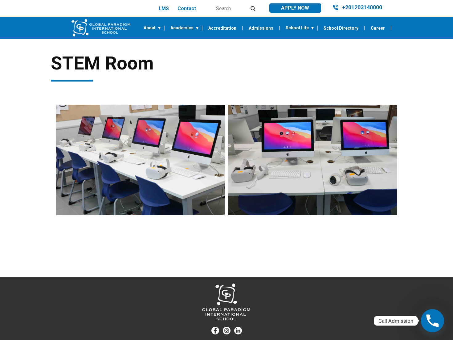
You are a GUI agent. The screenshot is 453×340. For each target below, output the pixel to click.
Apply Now (295, 8)
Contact (187, 8)
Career (378, 28)
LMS (164, 8)
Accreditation (222, 28)
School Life (297, 28)
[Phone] (432, 320)
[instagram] (227, 330)
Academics (182, 28)
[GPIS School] (101, 27)
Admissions (261, 28)
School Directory (341, 28)
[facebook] (215, 330)
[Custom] (238, 330)
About (150, 28)
